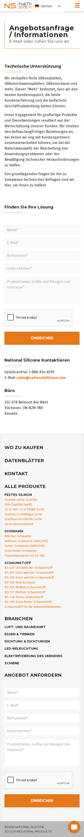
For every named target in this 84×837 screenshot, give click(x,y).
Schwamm (13, 531)
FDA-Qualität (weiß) (18, 504)
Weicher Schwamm (17, 536)
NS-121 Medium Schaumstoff (24, 592)
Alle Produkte (25, 486)
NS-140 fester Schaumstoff (23, 597)
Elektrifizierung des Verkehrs (33, 656)
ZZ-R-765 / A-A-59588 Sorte (24, 509)
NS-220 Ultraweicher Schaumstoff (28, 568)
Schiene (11, 663)
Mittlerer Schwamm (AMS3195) (26, 541)
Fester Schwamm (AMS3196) (24, 546)
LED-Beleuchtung (21, 649)
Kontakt (16, 473)
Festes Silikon (18, 495)
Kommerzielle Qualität (20, 500)
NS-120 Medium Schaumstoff (24, 587)
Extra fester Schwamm (20, 551)
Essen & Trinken (19, 634)
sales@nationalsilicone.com (41, 378)
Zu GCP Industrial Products (28, 831)
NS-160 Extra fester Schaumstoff (28, 602)
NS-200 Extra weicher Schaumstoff (29, 578)
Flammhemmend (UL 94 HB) (24, 556)
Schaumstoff (17, 563)
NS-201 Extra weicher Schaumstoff (29, 573)
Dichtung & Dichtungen (27, 641)
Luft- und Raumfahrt (25, 627)
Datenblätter (24, 460)
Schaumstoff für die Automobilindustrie (32, 607)
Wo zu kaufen (23, 447)
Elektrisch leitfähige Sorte (23, 514)
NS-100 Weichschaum (19, 582)
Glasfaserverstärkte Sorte (23, 519)
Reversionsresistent (18, 524)
